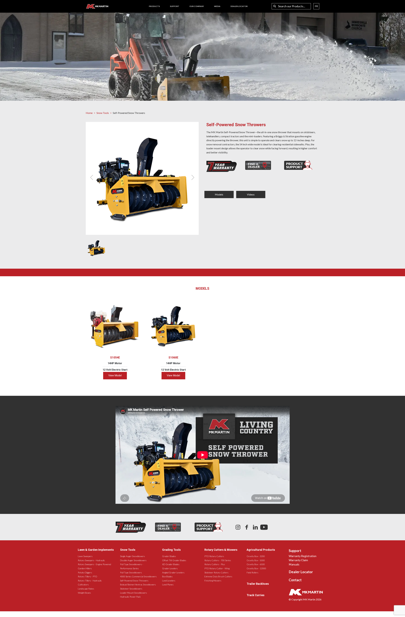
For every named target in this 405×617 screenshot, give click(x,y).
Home (89, 112)
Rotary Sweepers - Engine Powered (94, 564)
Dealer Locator (301, 572)
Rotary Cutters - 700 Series (217, 560)
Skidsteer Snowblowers (131, 588)
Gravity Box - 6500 (256, 564)
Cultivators (83, 584)
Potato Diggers (85, 572)
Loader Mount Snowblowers (133, 592)
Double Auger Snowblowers (133, 560)
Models (219, 194)
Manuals (294, 564)
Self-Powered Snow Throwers (134, 580)
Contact (295, 580)
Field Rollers (252, 572)
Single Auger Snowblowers (132, 556)
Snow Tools (103, 112)
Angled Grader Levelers (173, 572)
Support (295, 551)
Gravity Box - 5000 (256, 560)
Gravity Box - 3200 (256, 556)
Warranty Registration (302, 556)
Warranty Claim (298, 560)
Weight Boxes (84, 592)
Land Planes (168, 584)
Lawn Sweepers (85, 556)
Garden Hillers (85, 568)
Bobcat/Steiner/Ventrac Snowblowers (138, 584)
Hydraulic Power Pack (130, 596)
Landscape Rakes (86, 588)
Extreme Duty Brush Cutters (218, 576)
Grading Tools (171, 549)
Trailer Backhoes (258, 583)
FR (316, 6)
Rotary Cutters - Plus (214, 564)
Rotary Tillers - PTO (87, 576)
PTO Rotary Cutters (214, 556)
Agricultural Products (261, 549)
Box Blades (167, 576)
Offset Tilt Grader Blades (174, 560)
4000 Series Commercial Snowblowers (138, 576)
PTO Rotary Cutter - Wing (217, 568)
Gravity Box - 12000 (256, 568)
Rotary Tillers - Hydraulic (90, 580)
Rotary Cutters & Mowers (220, 549)
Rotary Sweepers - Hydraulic (91, 560)
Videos (251, 194)
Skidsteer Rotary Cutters (216, 572)
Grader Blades (169, 556)
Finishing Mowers (212, 580)
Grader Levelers (170, 568)
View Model (115, 375)
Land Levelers (168, 580)
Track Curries (255, 595)
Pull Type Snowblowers (131, 572)
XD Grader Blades (170, 564)
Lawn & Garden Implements (96, 549)
